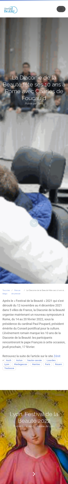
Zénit (57, 356)
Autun (19, 360)
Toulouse (9, 368)
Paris (47, 364)
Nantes (36, 364)
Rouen (58, 364)
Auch (8, 360)
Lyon (6, 364)
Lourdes (51, 360)
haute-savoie (34, 360)
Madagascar (20, 364)
